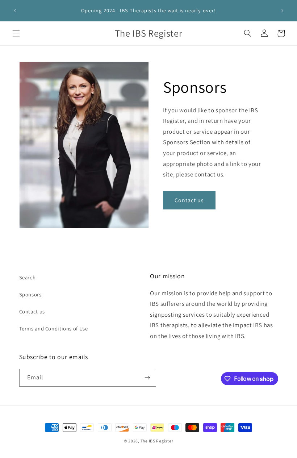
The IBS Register (157, 441)
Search (27, 277)
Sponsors (30, 294)
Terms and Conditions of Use (53, 328)
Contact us (189, 200)
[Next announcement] (282, 10)
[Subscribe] (147, 378)
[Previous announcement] (15, 10)
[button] (16, 33)
